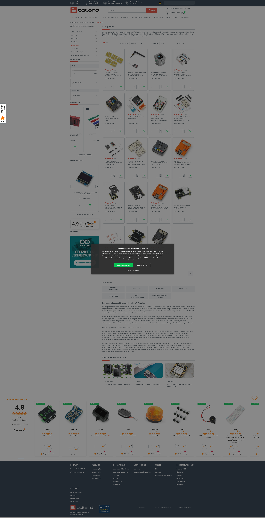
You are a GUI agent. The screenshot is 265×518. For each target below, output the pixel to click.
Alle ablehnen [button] (142, 265)
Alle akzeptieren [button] (123, 265)
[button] (132, 270)
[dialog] (132, 259)
